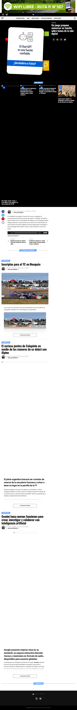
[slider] (45, 232)
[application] (28, 232)
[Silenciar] (42, 233)
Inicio (28, 18)
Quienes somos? (57, 18)
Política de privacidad (46, 18)
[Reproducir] (9, 233)
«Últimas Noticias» (20, 18)
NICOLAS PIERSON (18, 212)
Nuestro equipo (35, 18)
